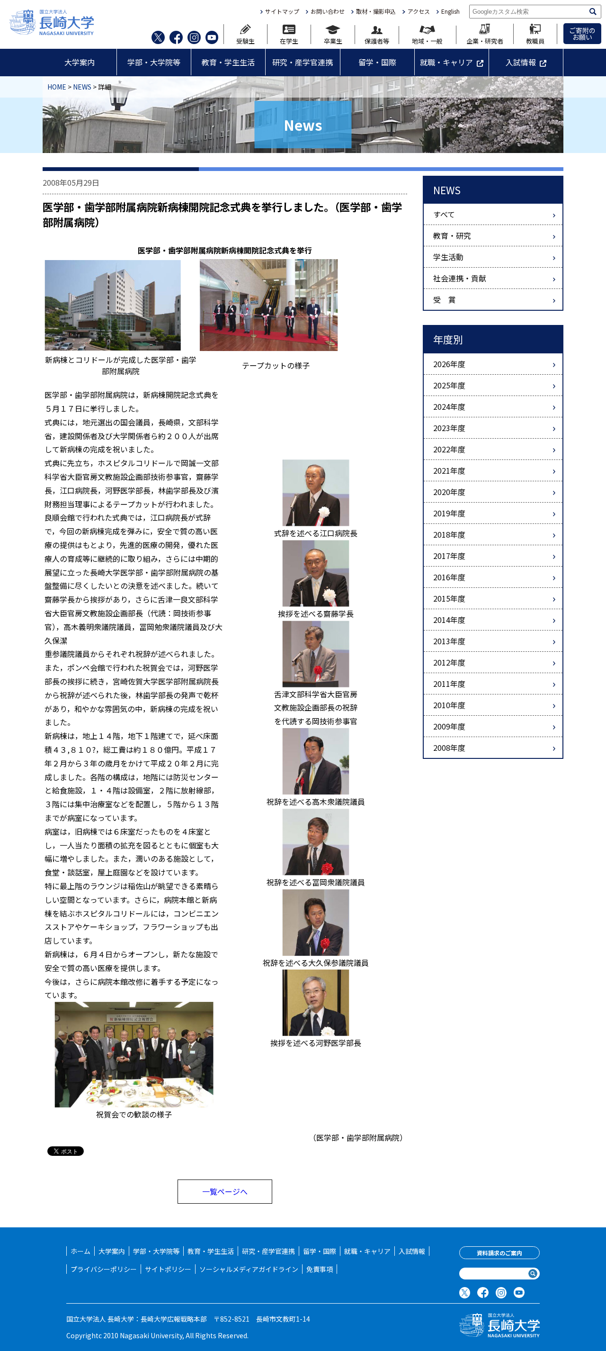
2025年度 (449, 385)
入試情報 (521, 62)
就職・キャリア (446, 62)
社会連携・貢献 (459, 278)
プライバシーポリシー (104, 1269)
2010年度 (449, 705)
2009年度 (449, 726)
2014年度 (449, 619)
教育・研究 (452, 235)
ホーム (80, 1251)
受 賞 (444, 299)
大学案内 (79, 62)
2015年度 (449, 598)
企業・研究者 (484, 40)
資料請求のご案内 (499, 1253)
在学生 (289, 40)
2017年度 (449, 555)
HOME (56, 86)
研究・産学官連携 (302, 62)
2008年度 (449, 747)
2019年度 (449, 513)
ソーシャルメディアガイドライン (248, 1269)
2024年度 (449, 406)
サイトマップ (282, 11)
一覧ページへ (225, 1191)
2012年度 (449, 662)
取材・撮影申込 (376, 11)
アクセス (418, 11)
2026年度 (449, 363)
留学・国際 (377, 62)
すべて (444, 214)
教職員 (535, 40)
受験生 (245, 40)
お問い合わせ (328, 11)
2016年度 (449, 577)
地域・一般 (427, 40)
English (450, 11)
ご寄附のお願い (582, 34)
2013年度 (449, 641)
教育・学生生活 (228, 62)
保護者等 (377, 40)
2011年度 (449, 683)
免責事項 (319, 1269)
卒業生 (333, 40)
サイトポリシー (168, 1269)
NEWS (82, 86)
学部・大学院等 (153, 62)
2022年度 (449, 449)
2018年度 (449, 534)
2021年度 (449, 470)
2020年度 (449, 491)
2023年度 (449, 427)
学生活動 (448, 256)
